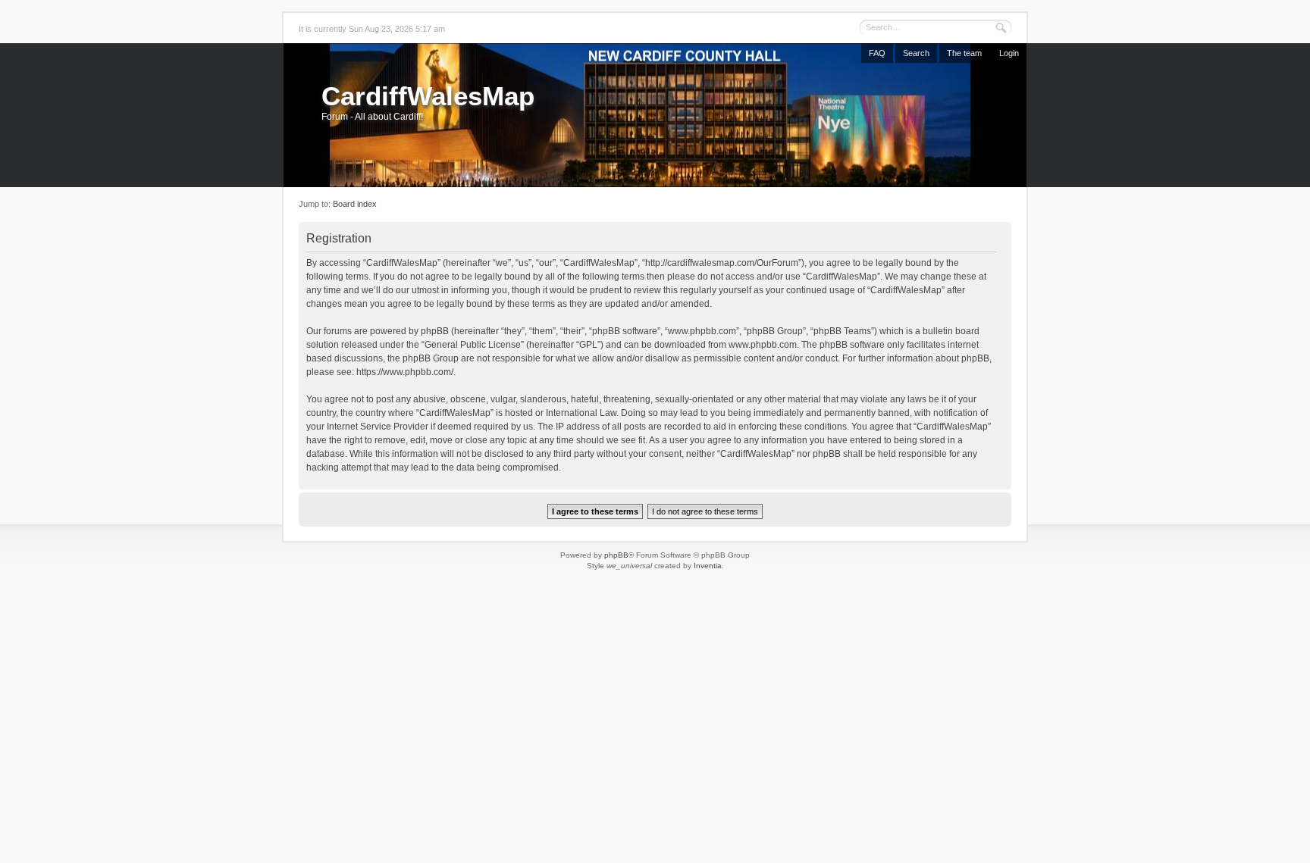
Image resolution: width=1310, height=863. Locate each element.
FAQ (877, 53)
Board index (355, 203)
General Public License (473, 344)
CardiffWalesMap (427, 96)
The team (964, 53)
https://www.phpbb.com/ (404, 372)
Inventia (708, 565)
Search (916, 53)
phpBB (616, 555)
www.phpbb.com (763, 344)
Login (1009, 53)
